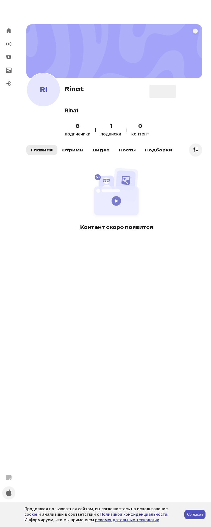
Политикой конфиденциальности (133, 514)
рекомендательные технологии (127, 519)
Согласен (195, 514)
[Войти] (8, 83)
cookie (30, 514)
